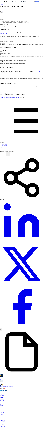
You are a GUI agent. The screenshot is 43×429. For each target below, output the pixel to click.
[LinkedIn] (21, 242)
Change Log (1, 415)
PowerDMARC (10, 93)
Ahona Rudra (2, 11)
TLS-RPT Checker (2, 398)
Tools (12, 1)
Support (1, 411)
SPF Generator (1, 394)
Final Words (2, 147)
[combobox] (40, 1)
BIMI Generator (2, 396)
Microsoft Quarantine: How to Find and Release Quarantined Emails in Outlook (10, 97)
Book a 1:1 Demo (2, 412)
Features (1, 404)
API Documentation (2, 408)
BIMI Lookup (1, 397)
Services (21, 1)
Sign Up (34, 1)
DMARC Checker (2, 393)
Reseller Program (2, 413)
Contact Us (37, 1)
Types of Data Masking (4, 145)
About (2, 90)
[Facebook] (21, 327)
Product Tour (1, 403)
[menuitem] (22, 422)
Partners (18, 1)
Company (28, 1)
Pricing (15, 1)
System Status (1, 416)
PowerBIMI (1, 405)
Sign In (31, 1)
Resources (24, 1)
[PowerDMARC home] (5, 1)
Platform (10, 1)
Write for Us (1, 414)
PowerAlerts (1, 407)
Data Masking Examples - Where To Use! (6, 146)
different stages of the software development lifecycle (14, 27)
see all (8, 95)
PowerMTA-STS (2, 406)
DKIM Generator (2, 395)
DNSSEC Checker (2, 400)
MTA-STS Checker (2, 399)
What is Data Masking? (4, 144)
